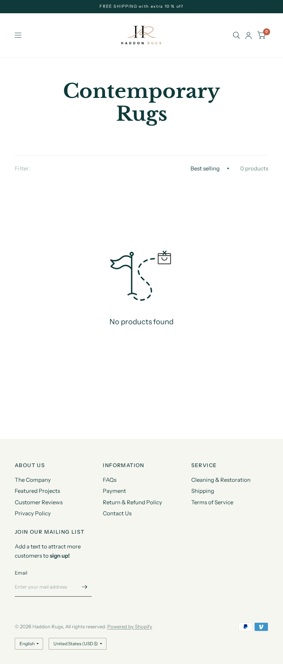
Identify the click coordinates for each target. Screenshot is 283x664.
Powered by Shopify (129, 626)
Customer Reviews (39, 502)
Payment (114, 490)
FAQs (109, 479)
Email (21, 573)
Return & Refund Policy (132, 502)
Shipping (202, 490)
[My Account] (248, 35)
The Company (33, 479)
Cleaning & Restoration (221, 479)
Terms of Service (212, 502)
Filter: (23, 168)
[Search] (236, 35)
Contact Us (117, 513)
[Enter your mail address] (84, 587)
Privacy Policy (33, 513)
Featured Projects (37, 490)
